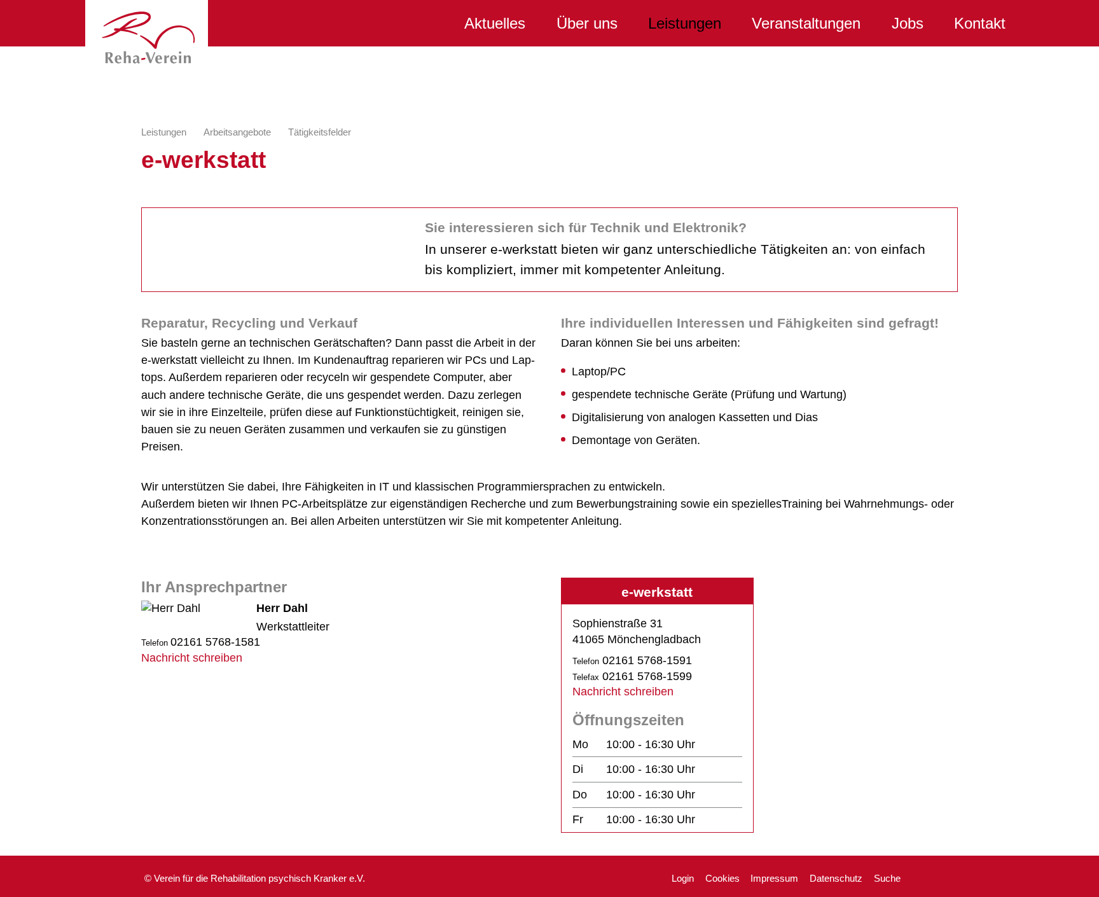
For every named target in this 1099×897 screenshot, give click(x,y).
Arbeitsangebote (237, 132)
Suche (887, 878)
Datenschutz (836, 878)
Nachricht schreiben (191, 657)
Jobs (907, 23)
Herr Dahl (282, 608)
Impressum (774, 878)
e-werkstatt (657, 592)
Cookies (722, 878)
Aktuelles (494, 23)
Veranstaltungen (806, 23)
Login (683, 878)
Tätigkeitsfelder (319, 132)
